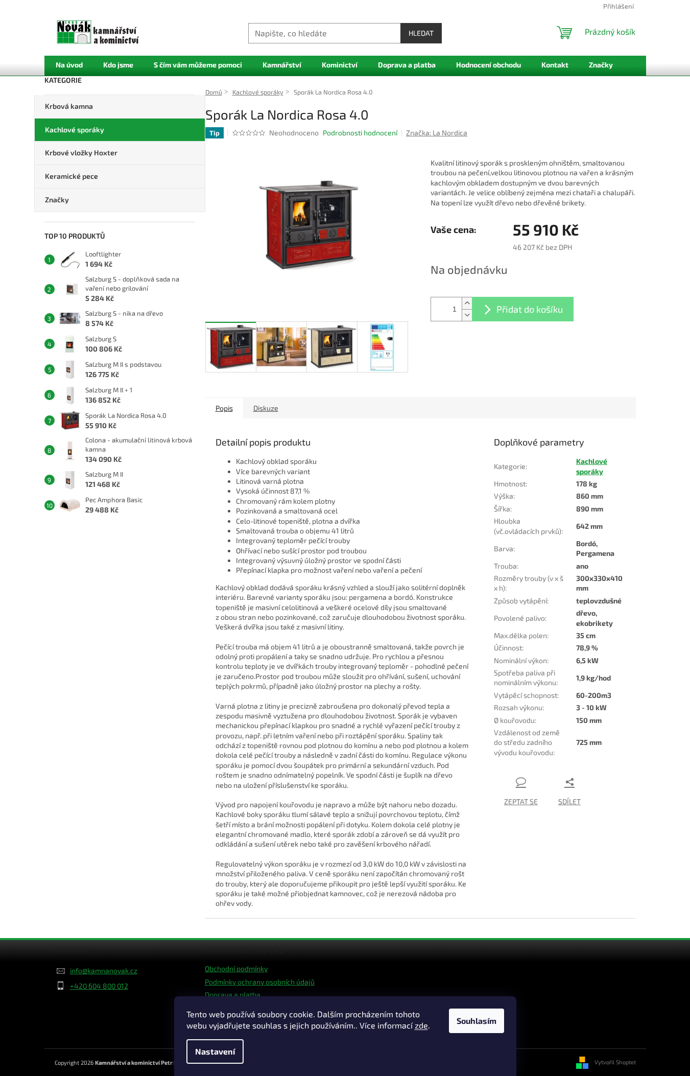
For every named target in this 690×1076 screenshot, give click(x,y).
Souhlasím (476, 1020)
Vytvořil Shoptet (615, 1061)
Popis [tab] (224, 408)
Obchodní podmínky (236, 968)
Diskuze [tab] (265, 408)
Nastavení (215, 1051)
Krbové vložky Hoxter (81, 152)
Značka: (436, 132)
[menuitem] (69, 65)
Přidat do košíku (529, 309)
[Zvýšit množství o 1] (467, 303)
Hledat (421, 33)
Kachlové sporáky (74, 129)
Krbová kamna (69, 106)
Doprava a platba (232, 994)
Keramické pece (71, 176)
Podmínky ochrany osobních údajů (260, 981)
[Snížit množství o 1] (467, 315)
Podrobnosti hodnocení (360, 132)
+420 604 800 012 (99, 985)
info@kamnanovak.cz (103, 970)
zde (421, 1025)
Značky (57, 199)
